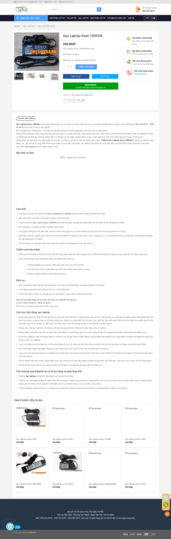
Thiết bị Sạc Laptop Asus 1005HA (116, 140)
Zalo (18, 527)
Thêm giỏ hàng (86, 67)
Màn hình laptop (57, 18)
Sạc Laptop (83, 18)
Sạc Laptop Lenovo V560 (62, 439)
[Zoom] (17, 67)
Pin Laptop (72, 18)
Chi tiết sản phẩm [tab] (26, 118)
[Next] (55, 51)
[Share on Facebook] (65, 101)
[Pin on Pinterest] (79, 101)
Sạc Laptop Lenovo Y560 (135, 439)
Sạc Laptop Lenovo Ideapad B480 (102, 484)
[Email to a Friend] (74, 101)
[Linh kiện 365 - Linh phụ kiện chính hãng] (30, 9)
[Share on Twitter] (70, 101)
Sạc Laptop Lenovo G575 (62, 484)
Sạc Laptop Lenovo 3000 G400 (28, 484)
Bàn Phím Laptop (98, 18)
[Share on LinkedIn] (83, 101)
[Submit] (99, 9)
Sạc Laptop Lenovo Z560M (100, 439)
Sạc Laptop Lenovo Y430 (26, 439)
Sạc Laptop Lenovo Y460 (135, 484)
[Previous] (18, 51)
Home (17, 26)
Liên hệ (131, 18)
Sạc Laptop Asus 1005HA (28, 124)
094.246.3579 (148, 11)
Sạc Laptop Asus (46, 26)
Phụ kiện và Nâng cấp (116, 18)
